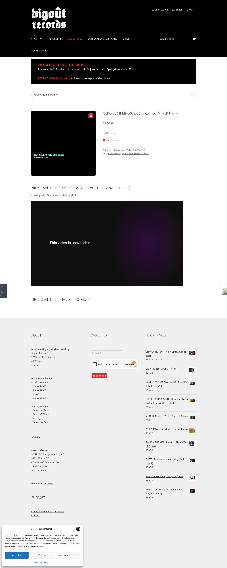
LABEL (126, 38)
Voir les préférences (67, 555)
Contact (35, 515)
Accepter (16, 555)
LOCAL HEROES (39, 50)
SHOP (34, 38)
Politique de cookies (40, 562)
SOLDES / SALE (74, 38)
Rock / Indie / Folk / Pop (125, 150)
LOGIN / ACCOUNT (160, 9)
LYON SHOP (177, 9)
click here (49, 483)
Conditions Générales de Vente (47, 511)
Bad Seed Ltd (114, 153)
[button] (78, 528)
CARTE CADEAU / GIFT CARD (102, 38)
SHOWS (190, 9)
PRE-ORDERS (54, 38)
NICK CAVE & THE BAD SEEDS (135, 153)
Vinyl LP (141, 150)
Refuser (42, 555)
